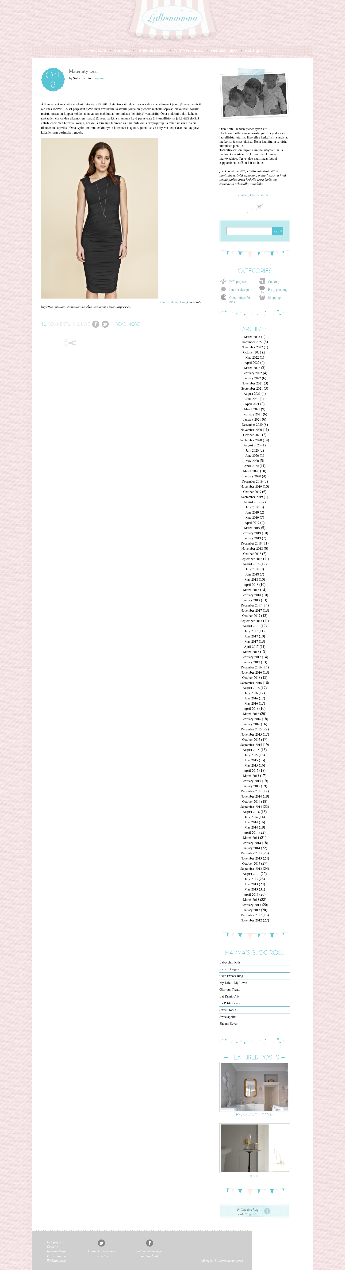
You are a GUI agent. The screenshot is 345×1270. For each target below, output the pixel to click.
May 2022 (252, 357)
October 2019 (252, 491)
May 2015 (251, 765)
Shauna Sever (228, 1023)
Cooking (273, 281)
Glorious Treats (229, 989)
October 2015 (251, 739)
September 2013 (251, 868)
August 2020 (252, 445)
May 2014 (251, 827)
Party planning (278, 289)
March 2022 (252, 367)
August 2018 (251, 564)
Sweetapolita (227, 1016)
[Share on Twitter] (105, 326)
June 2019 (252, 512)
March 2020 (251, 471)
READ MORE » (129, 324)
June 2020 (252, 455)
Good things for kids (239, 299)
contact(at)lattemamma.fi (254, 195)
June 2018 (252, 574)
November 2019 (251, 486)
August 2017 (251, 626)
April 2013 (251, 894)
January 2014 (251, 848)
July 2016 (251, 693)
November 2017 (251, 610)
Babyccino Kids (229, 962)
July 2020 (252, 450)
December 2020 (252, 424)
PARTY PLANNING (188, 51)
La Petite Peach (229, 1003)
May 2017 (251, 641)
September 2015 (251, 744)
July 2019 (252, 507)
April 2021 (252, 404)
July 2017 (251, 631)
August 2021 (252, 393)
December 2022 (252, 342)
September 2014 (251, 806)
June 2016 (251, 698)
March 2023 (252, 336)
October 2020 (252, 435)
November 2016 (251, 672)
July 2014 (251, 817)
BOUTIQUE (254, 51)
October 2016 (251, 677)
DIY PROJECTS (94, 51)
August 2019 (252, 502)
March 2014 (251, 837)
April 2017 (251, 646)
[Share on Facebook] (95, 326)
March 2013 (251, 899)
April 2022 (252, 362)
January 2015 (251, 786)
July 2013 (251, 879)
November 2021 (252, 383)
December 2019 (252, 481)
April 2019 (252, 522)
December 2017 (251, 605)
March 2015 (251, 775)
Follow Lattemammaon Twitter (101, 1253)
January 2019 (252, 538)
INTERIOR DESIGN (152, 51)
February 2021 (252, 414)
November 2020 (251, 429)
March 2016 (251, 713)
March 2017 (251, 651)
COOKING (122, 51)
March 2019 (252, 528)
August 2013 (251, 873)
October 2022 (252, 352)
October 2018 (252, 553)
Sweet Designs (229, 969)
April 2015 (251, 770)
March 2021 (252, 409)
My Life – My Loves (233, 982)
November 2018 (252, 548)
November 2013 (251, 858)
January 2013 (251, 910)
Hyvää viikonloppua (254, 1114)
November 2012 (251, 920)
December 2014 (251, 791)
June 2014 (251, 822)
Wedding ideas (56, 1260)
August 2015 (251, 750)
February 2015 (251, 781)
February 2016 (251, 719)
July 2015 (251, 755)
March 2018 (251, 589)
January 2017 (251, 662)
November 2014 (251, 796)
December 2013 (251, 853)
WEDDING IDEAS (224, 51)
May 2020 (252, 460)
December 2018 (251, 543)
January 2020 (252, 476)
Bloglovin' (251, 1214)
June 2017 (251, 636)
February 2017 (251, 657)
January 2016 (251, 724)
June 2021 (252, 398)
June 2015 (251, 760)
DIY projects (237, 281)
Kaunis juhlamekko (172, 302)
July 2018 (252, 569)
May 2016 (251, 703)
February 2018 (251, 595)
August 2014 (251, 812)
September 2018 (251, 558)
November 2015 (251, 734)
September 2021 (252, 388)
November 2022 (252, 347)
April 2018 (251, 584)
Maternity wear (83, 71)
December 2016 (251, 667)
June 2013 (251, 884)
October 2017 (251, 615)
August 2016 (251, 688)
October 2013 (251, 863)
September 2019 (252, 497)
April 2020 (251, 466)
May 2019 (252, 517)
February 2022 (252, 373)
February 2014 (251, 842)
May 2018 (251, 579)
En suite (255, 1175)
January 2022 (252, 378)
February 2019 (251, 533)
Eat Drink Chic (229, 996)
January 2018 (251, 600)
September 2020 (251, 440)
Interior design (239, 289)
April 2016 (251, 708)
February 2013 (251, 904)
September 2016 (251, 682)
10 (43, 324)
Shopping (98, 78)
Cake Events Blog (231, 976)
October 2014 (251, 801)
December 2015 (251, 729)
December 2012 (251, 915)
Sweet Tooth (227, 1010)
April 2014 (251, 832)
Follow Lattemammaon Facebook (149, 1253)
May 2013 (251, 889)
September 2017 (251, 620)
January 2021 (252, 419)
